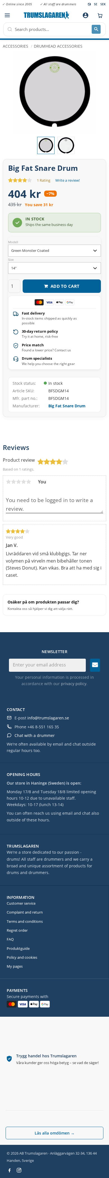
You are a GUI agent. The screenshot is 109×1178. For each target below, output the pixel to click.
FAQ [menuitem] (10, 939)
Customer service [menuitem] (21, 903)
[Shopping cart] (98, 15)
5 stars (28, 481)
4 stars (23, 481)
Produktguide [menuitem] (18, 948)
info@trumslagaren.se (48, 718)
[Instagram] (19, 1170)
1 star (8, 481)
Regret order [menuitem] (17, 930)
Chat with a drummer (35, 735)
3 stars (18, 481)
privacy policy (73, 683)
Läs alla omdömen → (55, 1133)
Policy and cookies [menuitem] (22, 957)
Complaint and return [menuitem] (25, 912)
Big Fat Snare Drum (67, 405)
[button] (7, 15)
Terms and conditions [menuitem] (25, 921)
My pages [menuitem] (15, 966)
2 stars (13, 481)
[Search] (96, 29)
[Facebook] (9, 1170)
